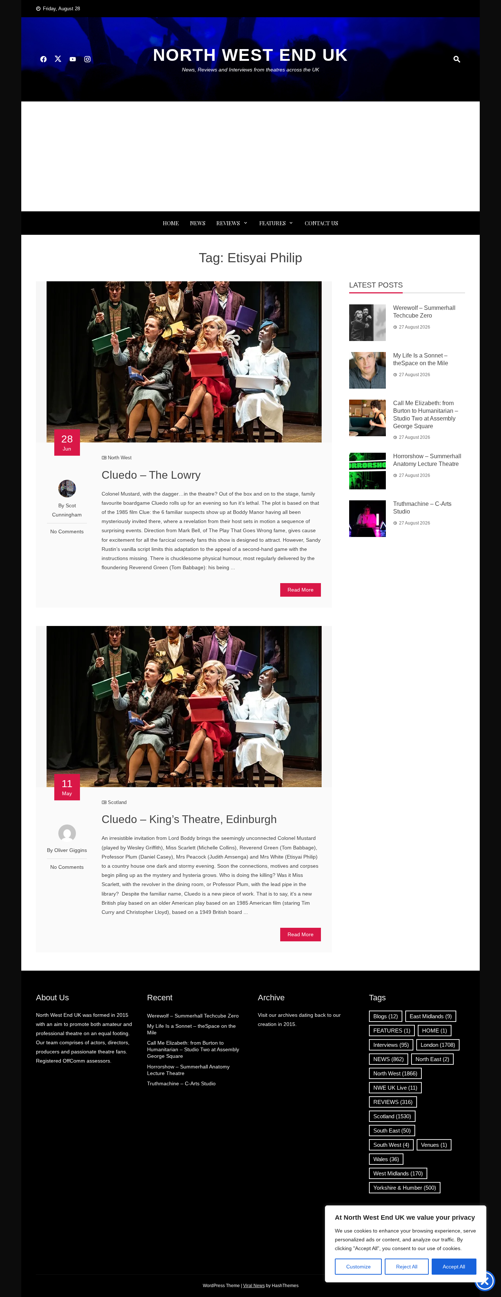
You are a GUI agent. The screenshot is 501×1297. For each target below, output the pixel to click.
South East (392, 1130)
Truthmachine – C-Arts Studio (181, 1083)
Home (171, 223)
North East (432, 1059)
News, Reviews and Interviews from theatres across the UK (250, 70)
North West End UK (250, 54)
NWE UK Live (395, 1088)
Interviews (391, 1045)
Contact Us (321, 223)
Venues (434, 1145)
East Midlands (431, 1016)
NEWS (197, 223)
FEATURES (272, 223)
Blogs (385, 1016)
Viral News (254, 1285)
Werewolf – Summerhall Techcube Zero (193, 1016)
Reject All (406, 1267)
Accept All (454, 1267)
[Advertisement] (250, 156)
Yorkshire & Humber (404, 1188)
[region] (405, 1243)
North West (120, 457)
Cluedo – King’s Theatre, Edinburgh (189, 819)
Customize (358, 1267)
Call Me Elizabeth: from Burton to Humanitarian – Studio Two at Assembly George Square (193, 1049)
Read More (301, 590)
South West (391, 1145)
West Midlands (398, 1173)
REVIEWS (228, 223)
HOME (434, 1030)
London (438, 1045)
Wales (386, 1159)
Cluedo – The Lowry (151, 475)
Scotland (117, 802)
